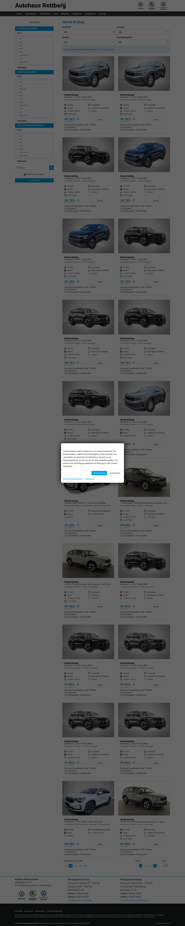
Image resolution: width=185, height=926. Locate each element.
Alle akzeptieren (99, 473)
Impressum (90, 479)
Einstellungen (115, 473)
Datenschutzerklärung (73, 479)
